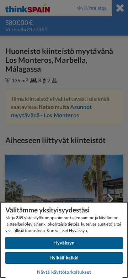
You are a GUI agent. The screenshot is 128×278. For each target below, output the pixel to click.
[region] (64, 240)
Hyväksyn (63, 243)
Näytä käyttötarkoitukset (64, 272)
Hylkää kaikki (64, 258)
